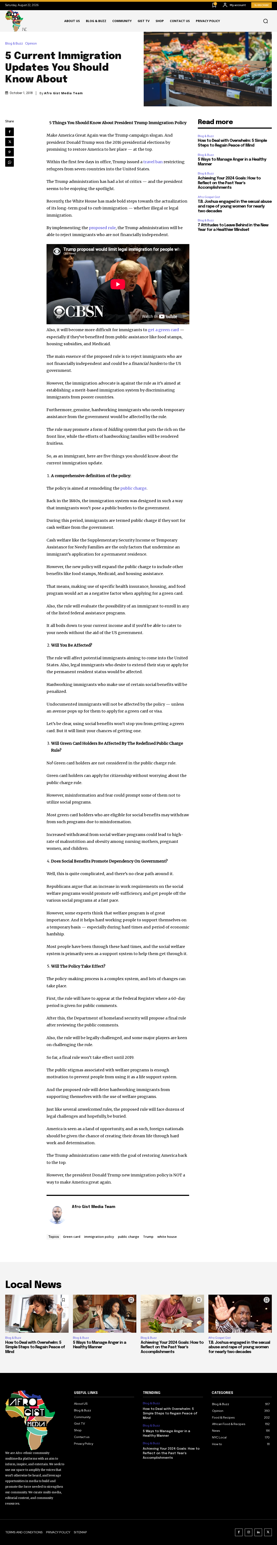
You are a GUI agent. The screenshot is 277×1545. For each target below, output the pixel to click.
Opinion (31, 43)
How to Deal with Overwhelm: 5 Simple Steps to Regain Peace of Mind (35, 1347)
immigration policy (99, 1236)
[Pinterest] (9, 152)
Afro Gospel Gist (209, 197)
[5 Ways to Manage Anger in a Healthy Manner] (104, 1314)
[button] (265, 21)
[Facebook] (9, 132)
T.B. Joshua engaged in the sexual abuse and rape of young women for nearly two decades (235, 206)
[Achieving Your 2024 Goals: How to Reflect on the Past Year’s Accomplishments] (172, 1314)
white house (167, 1236)
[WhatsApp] (9, 162)
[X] (9, 142)
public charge (128, 1236)
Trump (148, 1236)
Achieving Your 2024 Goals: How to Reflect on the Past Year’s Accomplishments (229, 183)
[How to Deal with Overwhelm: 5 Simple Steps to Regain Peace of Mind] (37, 1314)
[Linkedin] (258, 1532)
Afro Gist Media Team (63, 93)
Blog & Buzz (14, 43)
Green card (71, 1236)
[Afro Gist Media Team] (57, 1213)
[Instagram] (248, 1532)
